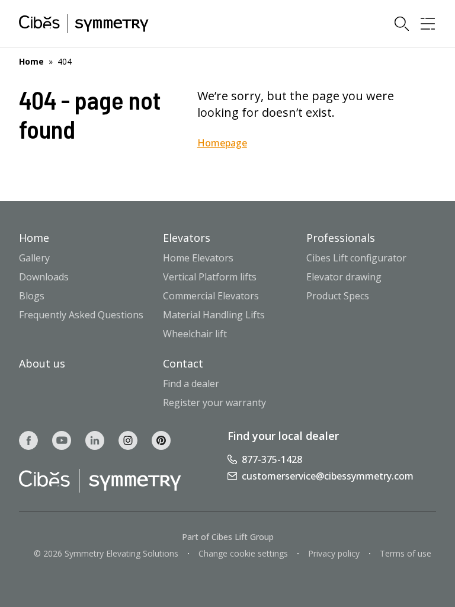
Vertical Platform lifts (210, 276)
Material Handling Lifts (214, 314)
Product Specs (337, 295)
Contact (183, 363)
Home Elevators (198, 257)
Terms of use (405, 553)
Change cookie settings (243, 553)
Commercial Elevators (211, 295)
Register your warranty (214, 402)
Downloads (44, 276)
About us (42, 363)
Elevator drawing (344, 276)
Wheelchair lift (195, 333)
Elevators (186, 238)
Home (31, 61)
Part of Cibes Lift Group (228, 536)
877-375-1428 (272, 459)
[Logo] (84, 23)
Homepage (222, 142)
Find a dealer (191, 383)
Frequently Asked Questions (81, 314)
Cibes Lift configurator (356, 257)
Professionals (340, 238)
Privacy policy (334, 553)
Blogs (31, 295)
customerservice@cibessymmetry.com (328, 476)
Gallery (34, 257)
